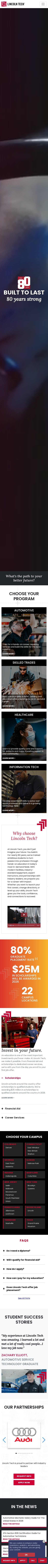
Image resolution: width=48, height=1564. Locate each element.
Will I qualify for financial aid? (23, 1259)
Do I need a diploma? (18, 1250)
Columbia (32, 1176)
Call (33, 1560)
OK (26, 1555)
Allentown (10, 1210)
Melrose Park (33, 1163)
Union (8, 1201)
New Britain (33, 1151)
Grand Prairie (33, 1223)
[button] (4, 1440)
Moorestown (11, 1192)
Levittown (10, 1214)
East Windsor (33, 1147)
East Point (10, 1163)
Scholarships (13, 1078)
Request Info (24, 1476)
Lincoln (31, 1210)
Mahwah (9, 1188)
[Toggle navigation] (43, 4)
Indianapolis (11, 1176)
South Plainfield (12, 1198)
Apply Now (24, 1482)
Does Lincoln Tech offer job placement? (22, 1289)
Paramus (10, 1195)
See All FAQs (24, 1298)
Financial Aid (12, 1108)
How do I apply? (15, 1269)
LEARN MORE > (8, 654)
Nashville (9, 1223)
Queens (31, 1188)
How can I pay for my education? (25, 1278)
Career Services (14, 1117)
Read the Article (11, 1524)
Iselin (8, 1185)
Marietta (9, 1166)
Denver (9, 1147)
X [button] (44, 1541)
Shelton (31, 1154)
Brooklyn (31, 1185)
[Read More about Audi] (24, 1434)
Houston (31, 1226)
